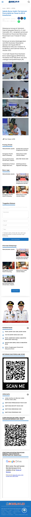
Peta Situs (3, 513)
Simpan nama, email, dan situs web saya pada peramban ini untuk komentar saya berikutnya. (14, 234)
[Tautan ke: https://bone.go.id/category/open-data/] (28, 395)
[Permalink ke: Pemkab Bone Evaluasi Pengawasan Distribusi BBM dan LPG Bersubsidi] (22, 177)
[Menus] (2, 2)
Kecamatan (4, 510)
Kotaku (10, 513)
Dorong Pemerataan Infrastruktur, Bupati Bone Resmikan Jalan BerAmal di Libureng (8, 159)
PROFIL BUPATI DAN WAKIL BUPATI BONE (15, 331)
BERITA (8, 21)
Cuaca (2, 511)
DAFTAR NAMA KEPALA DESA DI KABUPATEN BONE (16, 343)
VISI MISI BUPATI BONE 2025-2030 (14, 334)
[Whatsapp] (19, 21)
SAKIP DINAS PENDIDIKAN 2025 (13, 412)
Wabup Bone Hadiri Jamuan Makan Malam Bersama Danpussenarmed (21, 154)
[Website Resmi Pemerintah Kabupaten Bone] (15, 2)
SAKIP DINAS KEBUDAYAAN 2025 (13, 409)
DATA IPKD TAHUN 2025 (22, 158)
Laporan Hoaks (17, 511)
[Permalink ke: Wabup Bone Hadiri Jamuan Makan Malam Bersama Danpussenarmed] (22, 189)
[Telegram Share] (24, 18)
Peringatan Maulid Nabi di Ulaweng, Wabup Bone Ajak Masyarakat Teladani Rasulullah (8, 154)
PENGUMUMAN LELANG (8, 148)
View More (15, 290)
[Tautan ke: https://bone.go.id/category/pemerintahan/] (28, 328)
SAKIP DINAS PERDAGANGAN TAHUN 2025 (16, 402)
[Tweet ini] (22, 18)
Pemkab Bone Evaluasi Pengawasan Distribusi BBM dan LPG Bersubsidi (22, 149)
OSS (14, 513)
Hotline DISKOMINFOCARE (21, 514)
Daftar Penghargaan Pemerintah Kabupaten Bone (14, 348)
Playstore (8, 511)
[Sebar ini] (19, 18)
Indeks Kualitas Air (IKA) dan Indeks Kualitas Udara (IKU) (14, 398)
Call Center (16, 510)
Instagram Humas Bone (7, 514)
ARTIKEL (4, 21)
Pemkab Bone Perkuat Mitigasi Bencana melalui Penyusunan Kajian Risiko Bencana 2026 (8, 164)
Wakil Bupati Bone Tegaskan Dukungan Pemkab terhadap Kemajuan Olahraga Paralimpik (21, 164)
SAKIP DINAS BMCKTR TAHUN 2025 (14, 405)
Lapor (10, 510)
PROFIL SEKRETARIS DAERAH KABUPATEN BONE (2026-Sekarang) (15, 338)
